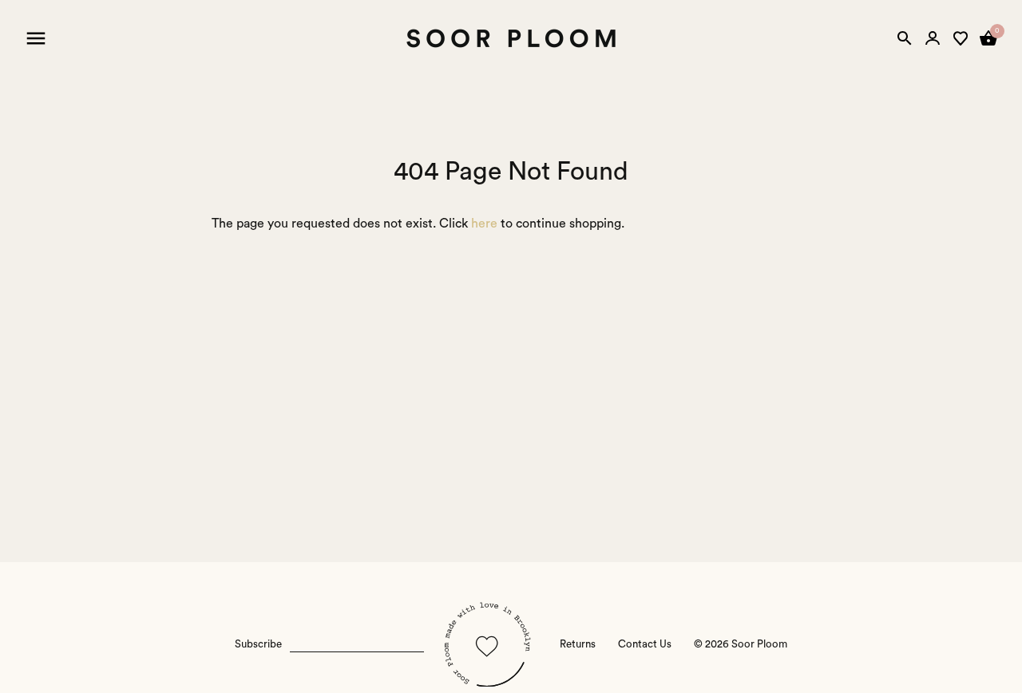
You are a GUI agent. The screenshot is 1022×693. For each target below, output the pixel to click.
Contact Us (644, 644)
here (484, 223)
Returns (578, 644)
